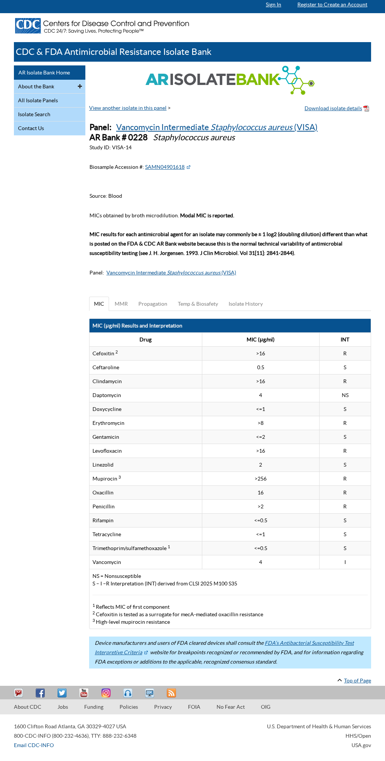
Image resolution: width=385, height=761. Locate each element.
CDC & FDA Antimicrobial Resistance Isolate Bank (114, 52)
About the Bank (36, 86)
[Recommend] (41, 693)
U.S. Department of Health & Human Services (319, 726)
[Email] (19, 693)
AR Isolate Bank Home (44, 73)
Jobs (63, 707)
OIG (265, 707)
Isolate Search (34, 114)
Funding (93, 707)
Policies (129, 707)
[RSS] (172, 693)
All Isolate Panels (38, 100)
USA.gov (361, 745)
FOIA (194, 707)
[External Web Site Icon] (188, 167)
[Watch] (150, 693)
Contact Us (31, 128)
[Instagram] (106, 693)
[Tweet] (63, 693)
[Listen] (128, 693)
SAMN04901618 (165, 167)
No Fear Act (231, 707)
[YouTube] (85, 693)
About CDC (27, 707)
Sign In (273, 5)
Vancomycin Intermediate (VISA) (217, 127)
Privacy (163, 707)
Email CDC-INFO (34, 745)
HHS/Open (358, 736)
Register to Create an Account (332, 5)
